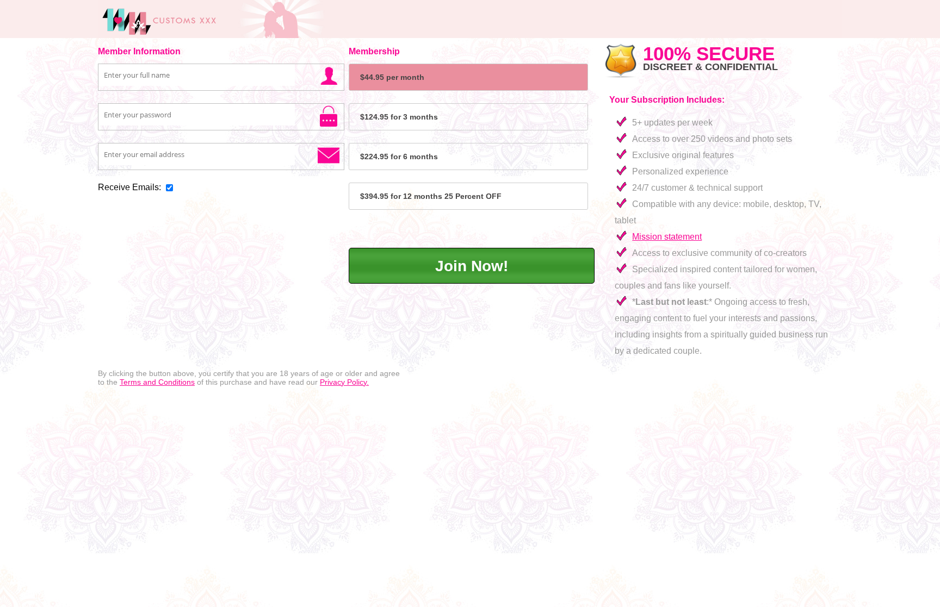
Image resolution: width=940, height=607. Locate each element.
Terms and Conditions (157, 382)
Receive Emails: (129, 187)
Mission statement (667, 236)
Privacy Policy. (344, 382)
